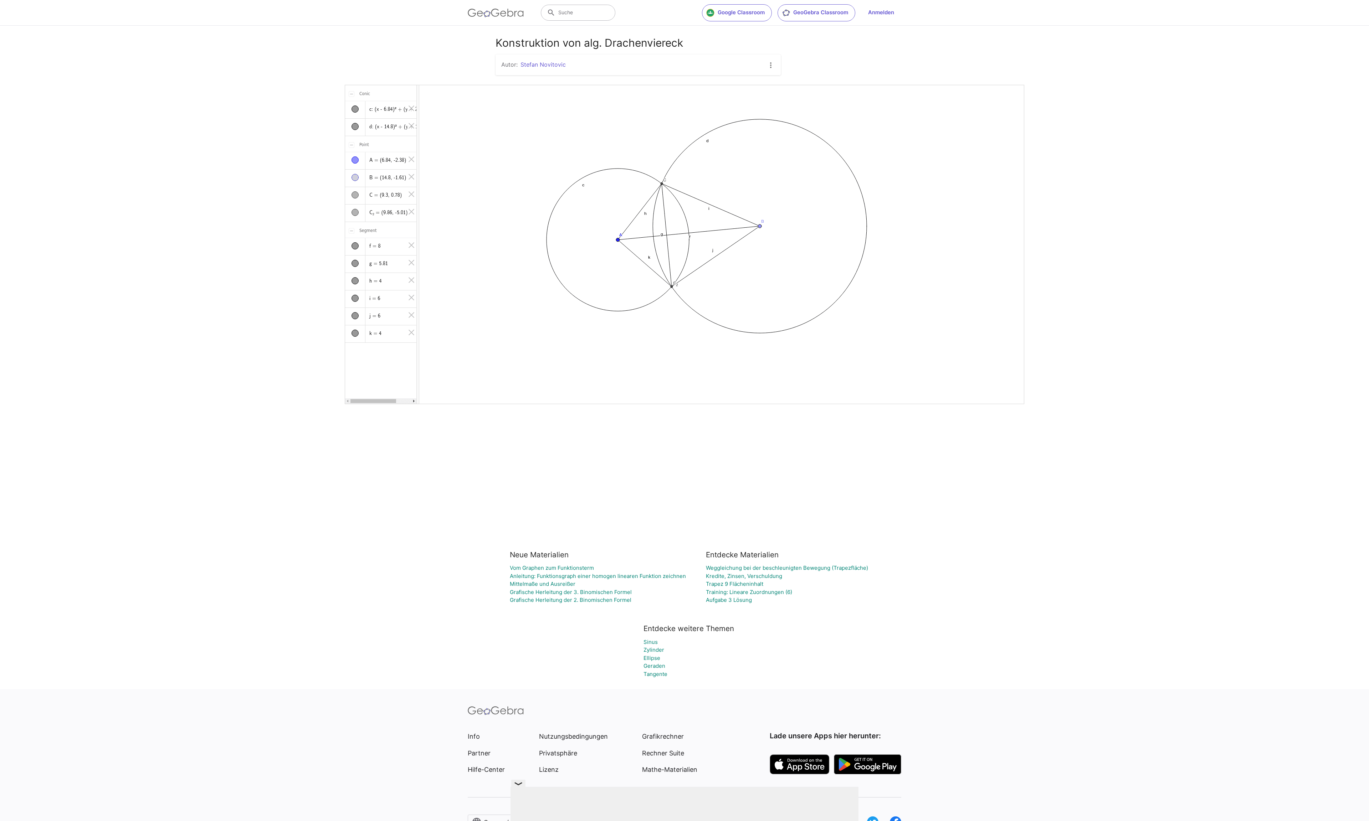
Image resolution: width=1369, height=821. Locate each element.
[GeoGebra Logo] (496, 13)
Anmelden (881, 12)
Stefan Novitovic (543, 64)
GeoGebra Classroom (820, 12)
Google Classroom (741, 12)
